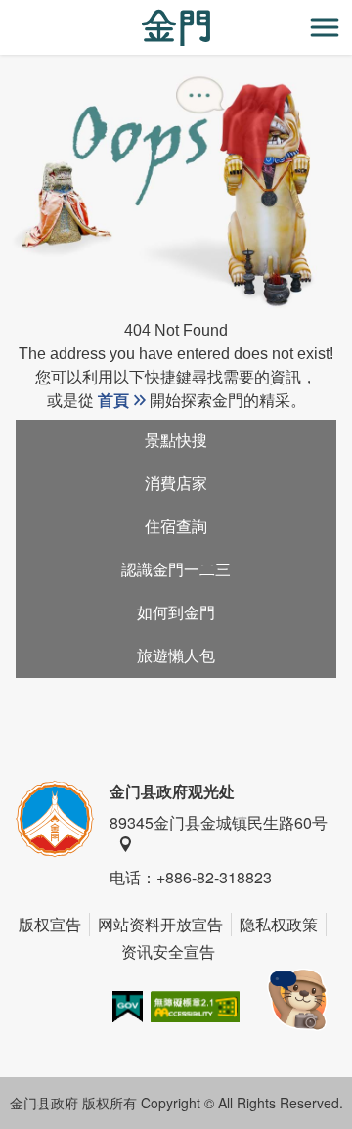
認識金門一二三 (176, 570)
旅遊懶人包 (176, 656)
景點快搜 (176, 440)
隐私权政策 (279, 924)
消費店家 (176, 483)
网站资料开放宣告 (160, 924)
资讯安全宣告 (168, 951)
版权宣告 (50, 924)
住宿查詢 (176, 527)
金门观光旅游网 (176, 28)
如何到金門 (176, 613)
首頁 (113, 400)
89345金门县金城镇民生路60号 (219, 822)
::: (6, 11)
